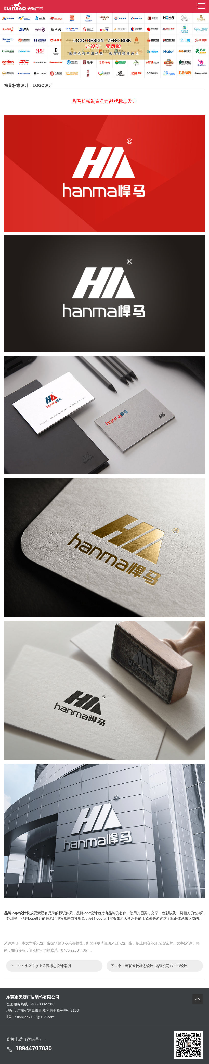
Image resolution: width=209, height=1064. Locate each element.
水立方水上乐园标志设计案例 (47, 966)
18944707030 (33, 1048)
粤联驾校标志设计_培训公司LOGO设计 (156, 966)
